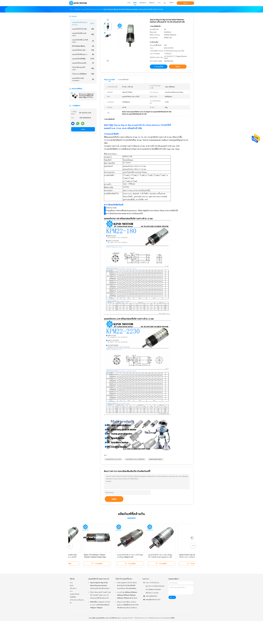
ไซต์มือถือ (73, 597)
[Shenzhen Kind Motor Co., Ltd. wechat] (82, 123)
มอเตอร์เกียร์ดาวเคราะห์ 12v (113, 459)
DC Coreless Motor (83, 46)
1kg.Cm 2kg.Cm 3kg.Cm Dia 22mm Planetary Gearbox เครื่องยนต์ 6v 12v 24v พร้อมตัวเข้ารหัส (99, 586)
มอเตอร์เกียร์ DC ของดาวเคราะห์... (83, 23)
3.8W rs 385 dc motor (155, 459)
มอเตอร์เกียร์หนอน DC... (83, 63)
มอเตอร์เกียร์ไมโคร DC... (83, 29)
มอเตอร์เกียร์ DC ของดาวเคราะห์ (98, 579)
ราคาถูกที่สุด (158, 67)
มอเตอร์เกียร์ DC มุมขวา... (83, 54)
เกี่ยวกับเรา (73, 588)
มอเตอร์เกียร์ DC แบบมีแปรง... (83, 34)
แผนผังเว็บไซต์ (74, 594)
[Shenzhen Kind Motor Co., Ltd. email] (72, 123)
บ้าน (71, 582)
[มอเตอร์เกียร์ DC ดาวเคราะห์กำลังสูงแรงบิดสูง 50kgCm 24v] (84, 538)
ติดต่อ (83, 129)
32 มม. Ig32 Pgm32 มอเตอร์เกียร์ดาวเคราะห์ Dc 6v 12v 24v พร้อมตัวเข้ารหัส (177, 557)
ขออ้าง (185, 3)
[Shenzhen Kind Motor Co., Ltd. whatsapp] (77, 123)
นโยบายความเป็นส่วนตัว (77, 601)
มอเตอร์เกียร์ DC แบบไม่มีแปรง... (83, 41)
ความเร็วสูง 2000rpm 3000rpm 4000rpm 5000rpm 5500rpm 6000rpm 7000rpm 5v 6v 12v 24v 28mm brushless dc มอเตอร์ (127, 595)
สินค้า (72, 585)
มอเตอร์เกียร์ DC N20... (83, 59)
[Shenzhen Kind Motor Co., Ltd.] (78, 3)
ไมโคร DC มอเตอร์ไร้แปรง (123, 579)
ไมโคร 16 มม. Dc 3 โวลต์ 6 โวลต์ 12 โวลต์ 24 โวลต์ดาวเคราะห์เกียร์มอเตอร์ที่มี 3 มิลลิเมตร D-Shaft (100, 595)
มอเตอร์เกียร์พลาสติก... (83, 50)
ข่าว (71, 591)
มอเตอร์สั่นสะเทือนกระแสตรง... (83, 79)
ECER (172, 618)
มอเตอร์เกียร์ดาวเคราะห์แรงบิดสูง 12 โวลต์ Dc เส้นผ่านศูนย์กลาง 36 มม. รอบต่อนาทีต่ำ (114, 557)
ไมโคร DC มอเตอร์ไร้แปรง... (83, 68)
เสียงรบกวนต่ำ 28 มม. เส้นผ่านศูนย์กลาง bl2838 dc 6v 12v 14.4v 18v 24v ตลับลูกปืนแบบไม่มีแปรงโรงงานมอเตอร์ (127, 605)
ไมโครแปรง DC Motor (83, 74)
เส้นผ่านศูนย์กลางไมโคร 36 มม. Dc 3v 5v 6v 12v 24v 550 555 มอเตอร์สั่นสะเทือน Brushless (127, 585)
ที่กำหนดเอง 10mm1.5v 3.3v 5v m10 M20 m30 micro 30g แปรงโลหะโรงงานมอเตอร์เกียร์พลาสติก (86, 95)
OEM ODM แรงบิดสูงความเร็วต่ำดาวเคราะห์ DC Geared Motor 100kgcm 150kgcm (100, 604)
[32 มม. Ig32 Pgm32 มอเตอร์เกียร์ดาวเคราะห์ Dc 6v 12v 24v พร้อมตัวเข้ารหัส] (177, 538)
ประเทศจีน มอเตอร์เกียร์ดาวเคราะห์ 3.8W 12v (103, 618)
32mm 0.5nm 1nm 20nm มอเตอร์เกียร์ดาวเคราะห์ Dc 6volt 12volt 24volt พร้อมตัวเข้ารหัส (145, 557)
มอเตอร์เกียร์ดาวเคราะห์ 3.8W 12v (135, 459)
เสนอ (114, 499)
